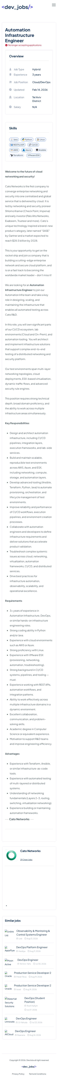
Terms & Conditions (37, 1074)
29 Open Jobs (26, 859)
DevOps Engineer (27, 959)
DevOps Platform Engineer (31, 947)
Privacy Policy (18, 1074)
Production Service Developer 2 (32, 972)
